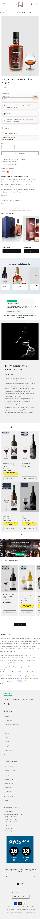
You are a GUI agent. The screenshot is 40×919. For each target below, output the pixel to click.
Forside (2, 13)
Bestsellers (29, 208)
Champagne (7, 788)
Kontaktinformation (30, 912)
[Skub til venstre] (16, 620)
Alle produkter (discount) (22, 208)
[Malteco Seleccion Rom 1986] (11, 229)
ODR (5, 754)
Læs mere (4, 195)
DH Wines (10, 906)
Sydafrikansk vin (8, 766)
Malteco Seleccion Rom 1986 (8, 243)
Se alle (20, 534)
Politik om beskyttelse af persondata (26, 909)
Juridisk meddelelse (21, 915)
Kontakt (6, 716)
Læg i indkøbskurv (12, 251)
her (21, 200)
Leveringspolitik (19, 912)
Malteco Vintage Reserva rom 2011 (31, 243)
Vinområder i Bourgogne (11, 724)
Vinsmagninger (8, 720)
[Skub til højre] (24, 620)
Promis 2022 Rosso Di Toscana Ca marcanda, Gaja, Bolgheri (10, 465)
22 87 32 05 (20, 681)
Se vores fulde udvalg (20, 548)
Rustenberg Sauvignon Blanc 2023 (9, 515)
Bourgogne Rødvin (9, 775)
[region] (20, 235)
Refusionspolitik (11, 909)
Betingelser (7, 746)
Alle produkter (10, 13)
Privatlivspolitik (8, 750)
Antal (2, 143)
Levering (3, 90)
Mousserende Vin (9, 796)
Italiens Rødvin (8, 783)
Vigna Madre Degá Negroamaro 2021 (26, 464)
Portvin (6, 800)
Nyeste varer (35, 208)
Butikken (6, 733)
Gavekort (6, 741)
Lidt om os (7, 737)
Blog (5, 729)
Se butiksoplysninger (9, 164)
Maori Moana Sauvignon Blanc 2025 (26, 595)
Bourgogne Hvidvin (9, 770)
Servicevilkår (10, 912)
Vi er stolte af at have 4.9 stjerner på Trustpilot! (19, 699)
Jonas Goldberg (32, 906)
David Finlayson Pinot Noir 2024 (29, 515)
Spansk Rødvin (8, 792)
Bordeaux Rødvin (9, 779)
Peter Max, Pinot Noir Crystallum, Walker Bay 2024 (9, 596)
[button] (4, 4)
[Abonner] (34, 877)
